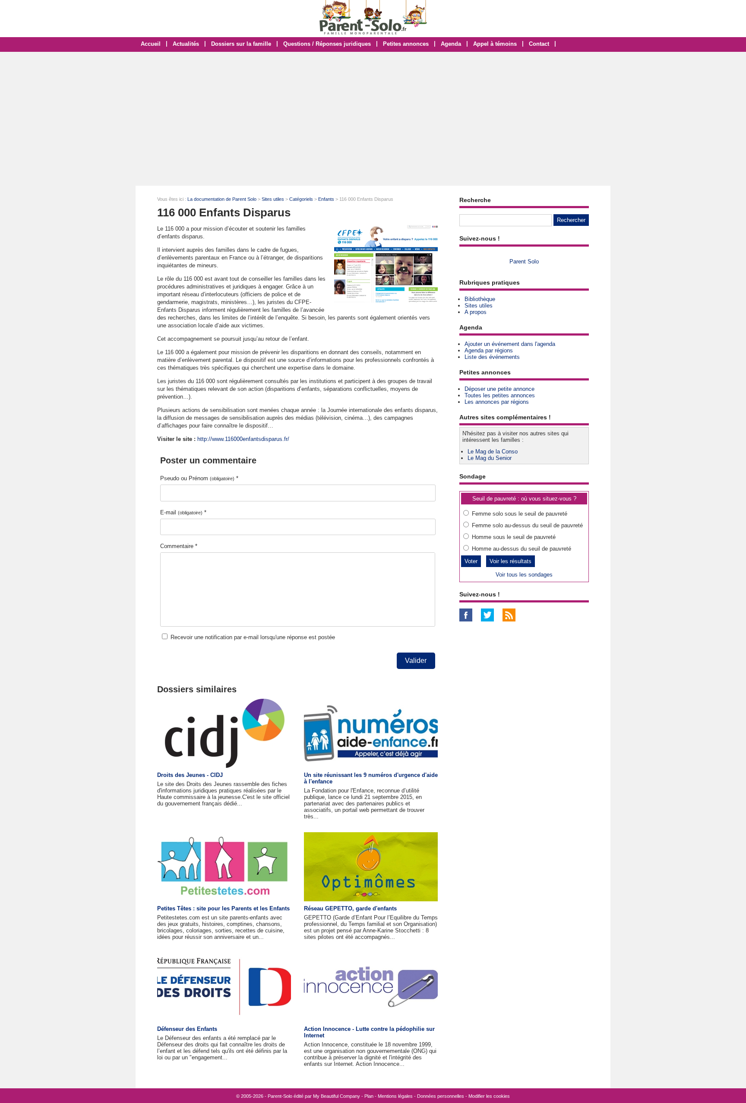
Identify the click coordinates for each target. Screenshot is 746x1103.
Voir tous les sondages (524, 574)
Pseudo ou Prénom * (199, 478)
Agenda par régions (489, 350)
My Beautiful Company (336, 1096)
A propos (476, 312)
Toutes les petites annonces (500, 395)
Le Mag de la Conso (493, 451)
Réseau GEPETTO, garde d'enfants (350, 908)
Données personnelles (440, 1096)
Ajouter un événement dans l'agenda (510, 344)
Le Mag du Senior (490, 458)
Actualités (186, 44)
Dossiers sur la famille (241, 44)
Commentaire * (178, 546)
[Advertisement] (373, 118)
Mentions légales (395, 1096)
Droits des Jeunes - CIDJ (190, 775)
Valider (416, 660)
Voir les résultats (510, 561)
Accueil (151, 44)
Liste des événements (492, 357)
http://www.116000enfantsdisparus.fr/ (243, 439)
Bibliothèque (480, 299)
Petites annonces (406, 44)
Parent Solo (524, 261)
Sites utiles (273, 199)
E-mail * (183, 512)
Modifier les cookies (489, 1096)
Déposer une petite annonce (499, 389)
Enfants (326, 199)
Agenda (451, 44)
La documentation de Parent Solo (221, 199)
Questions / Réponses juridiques (327, 44)
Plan (368, 1096)
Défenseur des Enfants (187, 1029)
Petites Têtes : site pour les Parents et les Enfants (223, 908)
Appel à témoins (495, 44)
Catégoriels (301, 199)
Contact (539, 44)
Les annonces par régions (497, 402)
